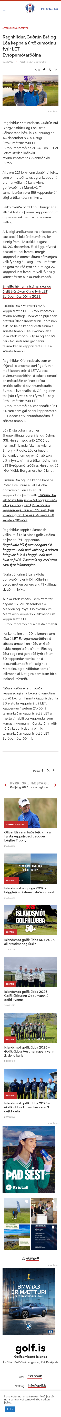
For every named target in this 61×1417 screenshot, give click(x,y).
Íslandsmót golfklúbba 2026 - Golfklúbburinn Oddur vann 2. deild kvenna (27, 996)
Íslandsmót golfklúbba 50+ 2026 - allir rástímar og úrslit (30, 942)
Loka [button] (10, 1409)
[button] (17, 1210)
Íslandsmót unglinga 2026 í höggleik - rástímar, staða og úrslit (30, 890)
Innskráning (49, 9)
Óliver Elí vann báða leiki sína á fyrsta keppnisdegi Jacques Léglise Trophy (27, 836)
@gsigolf (32, 1258)
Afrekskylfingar (11, 28)
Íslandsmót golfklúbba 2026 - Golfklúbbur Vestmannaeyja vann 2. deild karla (29, 1051)
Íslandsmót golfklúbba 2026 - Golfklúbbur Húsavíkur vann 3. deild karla (27, 1107)
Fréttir (24, 28)
